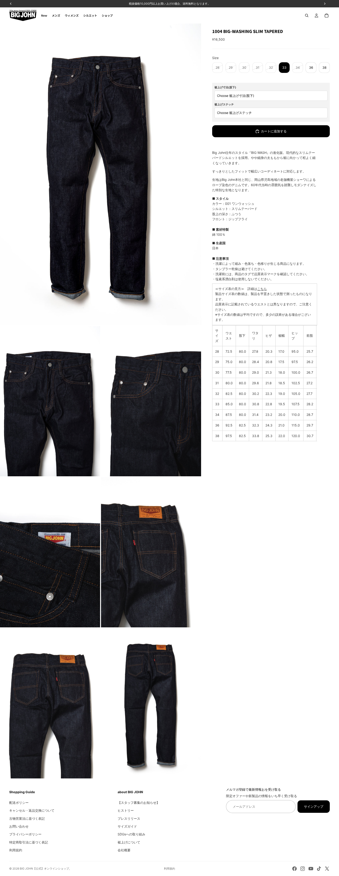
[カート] (326, 15)
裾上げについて (129, 842)
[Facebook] (294, 868)
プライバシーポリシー (25, 834)
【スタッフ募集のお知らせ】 (139, 802)
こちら (262, 289)
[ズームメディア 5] (151, 552)
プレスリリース (129, 818)
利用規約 (15, 850)
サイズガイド (127, 826)
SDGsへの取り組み (131, 834)
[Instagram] (302, 868)
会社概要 (124, 850)
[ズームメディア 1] (100, 174)
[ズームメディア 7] (151, 703)
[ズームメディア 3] (151, 401)
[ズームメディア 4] (50, 552)
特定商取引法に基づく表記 (28, 842)
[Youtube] (311, 868)
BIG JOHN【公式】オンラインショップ (44, 868)
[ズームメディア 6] (50, 703)
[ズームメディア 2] (50, 401)
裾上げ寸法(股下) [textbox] (225, 87)
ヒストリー (126, 810)
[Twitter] (327, 868)
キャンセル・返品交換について (31, 810)
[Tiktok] (319, 868)
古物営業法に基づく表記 (27, 818)
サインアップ (313, 806)
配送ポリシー (19, 802)
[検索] (307, 15)
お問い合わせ (19, 826)
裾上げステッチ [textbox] (224, 104)
